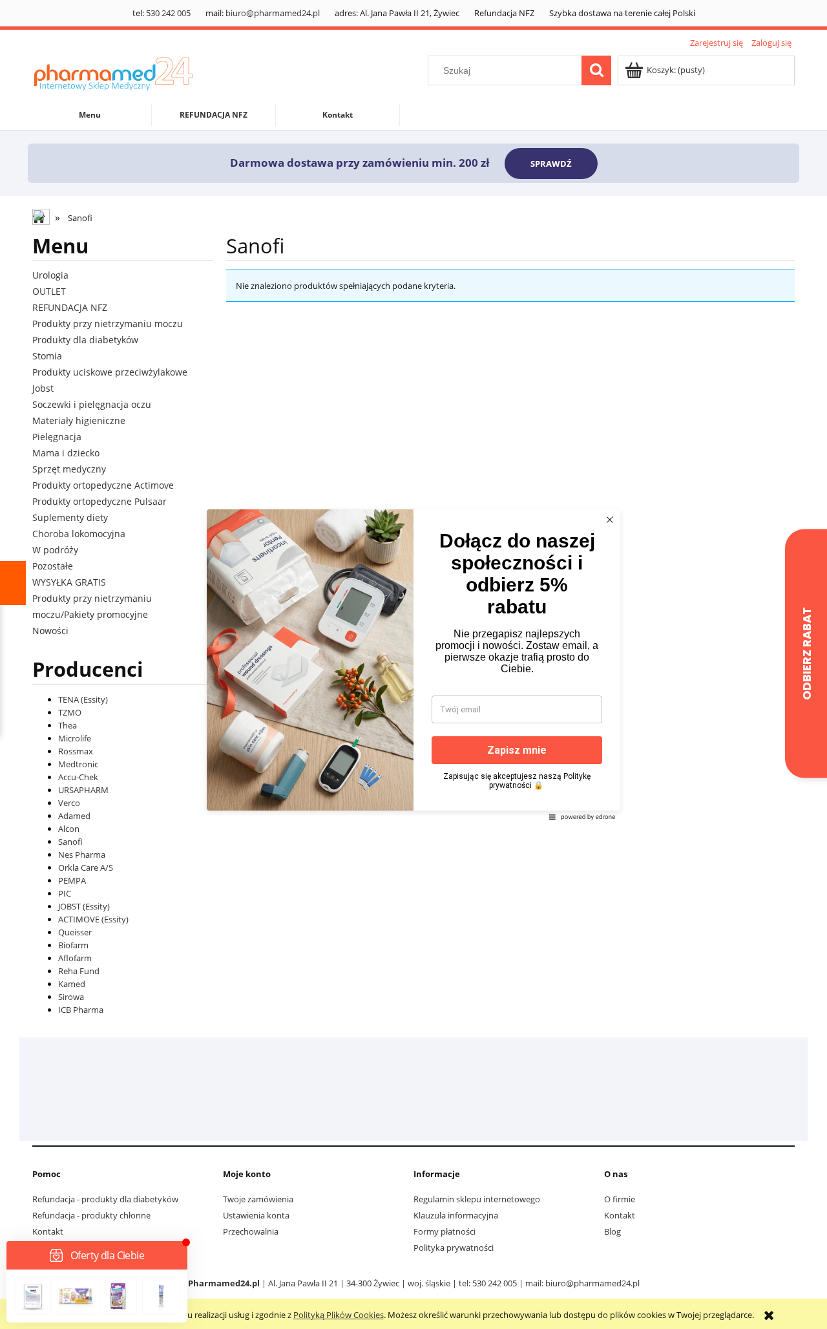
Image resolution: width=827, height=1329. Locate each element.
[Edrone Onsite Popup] (413, 664)
